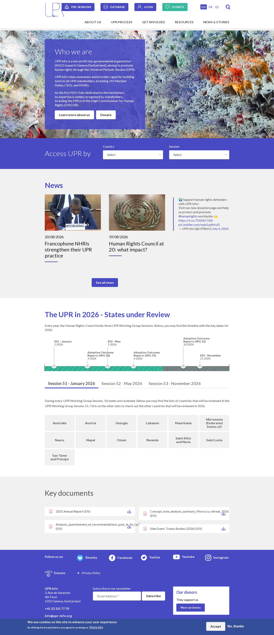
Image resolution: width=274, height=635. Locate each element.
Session (174, 146)
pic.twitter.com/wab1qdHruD (199, 224)
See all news (105, 282)
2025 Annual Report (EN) (73, 511)
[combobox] (133, 154)
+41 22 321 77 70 (57, 608)
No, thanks (235, 626)
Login (148, 7)
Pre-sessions (81, 7)
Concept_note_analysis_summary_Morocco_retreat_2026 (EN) (189, 513)
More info (96, 627)
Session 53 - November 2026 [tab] (175, 383)
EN (203, 7)
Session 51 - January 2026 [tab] (71, 383)
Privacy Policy (91, 573)
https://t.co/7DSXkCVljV (196, 220)
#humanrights (188, 216)
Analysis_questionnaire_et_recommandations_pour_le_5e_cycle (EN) (95, 526)
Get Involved (153, 22)
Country (108, 146)
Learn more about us (74, 115)
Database (117, 7)
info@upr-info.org (58, 616)
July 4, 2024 (220, 228)
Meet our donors (191, 607)
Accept (215, 626)
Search (228, 7)
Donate (178, 7)
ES (217, 7)
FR (210, 7)
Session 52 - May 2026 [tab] (121, 383)
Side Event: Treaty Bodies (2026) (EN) (176, 528)
